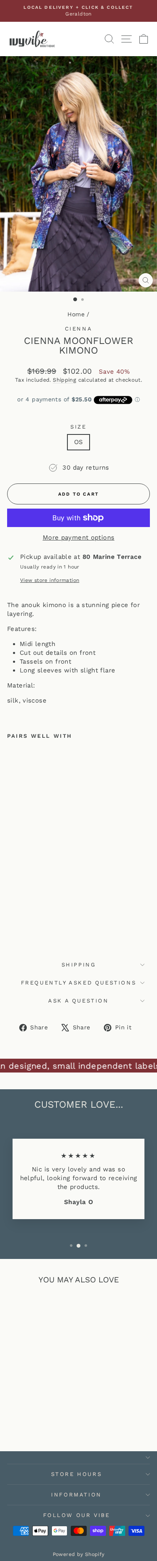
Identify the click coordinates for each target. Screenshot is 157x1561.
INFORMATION (76, 1494)
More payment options (79, 537)
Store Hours (76, 1474)
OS (78, 442)
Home (76, 314)
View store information (49, 580)
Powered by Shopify (79, 1554)
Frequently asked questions (78, 983)
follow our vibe (76, 1515)
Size (78, 427)
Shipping (64, 380)
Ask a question (78, 1001)
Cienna (79, 329)
